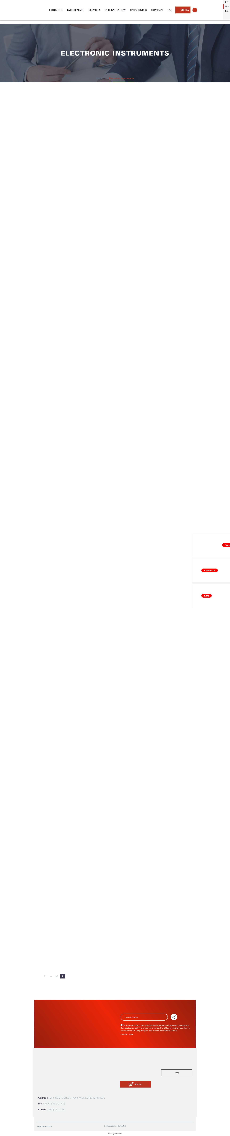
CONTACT (157, 10)
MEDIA (185, 10)
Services (124, 1068)
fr (226, 2)
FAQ (170, 10)
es (226, 10)
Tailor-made (126, 1065)
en (227, 6)
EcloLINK (122, 1126)
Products (125, 1061)
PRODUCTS (55, 10)
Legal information (44, 1126)
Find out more (127, 1034)
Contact (124, 1076)
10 (57, 976)
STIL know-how (128, 1072)
